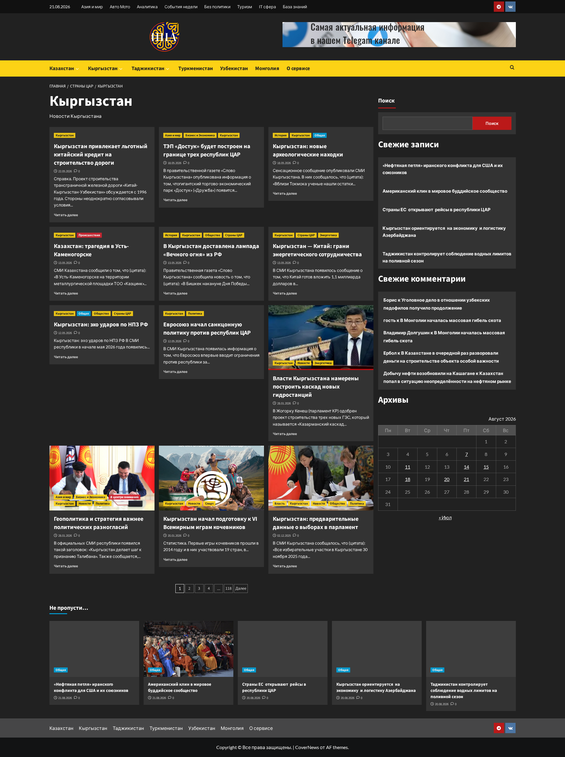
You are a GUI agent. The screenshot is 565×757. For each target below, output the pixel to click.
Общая (320, 135)
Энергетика (328, 235)
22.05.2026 (65, 171)
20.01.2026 (174, 535)
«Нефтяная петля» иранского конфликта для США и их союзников (443, 169)
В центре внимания (124, 497)
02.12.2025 (284, 535)
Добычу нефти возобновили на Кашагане (429, 373)
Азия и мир (92, 6)
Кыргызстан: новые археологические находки (308, 150)
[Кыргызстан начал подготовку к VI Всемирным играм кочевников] (211, 478)
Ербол (390, 353)
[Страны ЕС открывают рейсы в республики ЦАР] (283, 649)
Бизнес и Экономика (200, 135)
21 (466, 479)
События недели (180, 6)
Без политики (217, 6)
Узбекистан (234, 68)
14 (466, 466)
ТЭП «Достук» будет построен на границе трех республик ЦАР (206, 150)
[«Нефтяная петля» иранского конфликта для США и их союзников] (94, 649)
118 (228, 588)
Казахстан (61, 68)
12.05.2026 (65, 333)
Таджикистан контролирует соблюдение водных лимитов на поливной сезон (447, 257)
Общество (212, 235)
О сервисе (298, 68)
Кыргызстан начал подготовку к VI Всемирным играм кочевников (210, 523)
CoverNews (307, 747)
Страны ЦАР (233, 235)
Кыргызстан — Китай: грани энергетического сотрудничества (317, 250)
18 (407, 479)
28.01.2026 (284, 403)
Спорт (209, 503)
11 (407, 466)
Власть (280, 503)
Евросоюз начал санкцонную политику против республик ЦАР (207, 328)
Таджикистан (148, 68)
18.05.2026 (174, 163)
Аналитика (147, 6)
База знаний (295, 6)
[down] (77, 69)
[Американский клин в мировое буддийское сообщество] (188, 649)
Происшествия (89, 235)
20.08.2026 (253, 698)
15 (486, 466)
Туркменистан (195, 68)
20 (446, 479)
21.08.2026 (65, 698)
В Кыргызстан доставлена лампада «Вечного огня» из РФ (211, 250)
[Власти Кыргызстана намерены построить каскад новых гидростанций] (320, 337)
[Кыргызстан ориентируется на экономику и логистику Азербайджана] (377, 649)
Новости (304, 363)
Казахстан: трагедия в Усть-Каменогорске (91, 250)
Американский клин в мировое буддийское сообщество (445, 191)
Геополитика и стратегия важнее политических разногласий (98, 523)
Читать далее (66, 215)
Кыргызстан (102, 68)
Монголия (267, 68)
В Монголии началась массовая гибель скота (450, 320)
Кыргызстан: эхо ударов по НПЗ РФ (101, 324)
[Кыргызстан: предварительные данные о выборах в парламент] (320, 478)
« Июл (445, 517)
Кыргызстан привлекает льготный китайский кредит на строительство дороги (101, 154)
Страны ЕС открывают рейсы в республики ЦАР (437, 209)
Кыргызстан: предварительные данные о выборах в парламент (315, 523)
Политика (195, 313)
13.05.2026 (65, 263)
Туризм (244, 6)
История (281, 135)
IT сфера (267, 6)
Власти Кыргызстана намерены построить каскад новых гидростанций (316, 386)
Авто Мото (120, 6)
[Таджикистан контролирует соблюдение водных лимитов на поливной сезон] (471, 649)
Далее (240, 588)
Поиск (386, 101)
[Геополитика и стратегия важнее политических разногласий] (101, 478)
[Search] (512, 68)
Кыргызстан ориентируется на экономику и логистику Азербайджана (444, 231)
